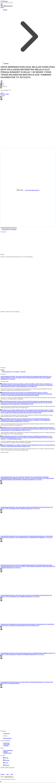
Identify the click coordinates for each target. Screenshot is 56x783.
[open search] (2, 6)
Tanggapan (6, 745)
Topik (7, 774)
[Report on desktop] (1, 82)
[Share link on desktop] (2, 81)
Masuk (2, 7)
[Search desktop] (2, 4)
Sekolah (2, 774)
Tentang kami (6, 733)
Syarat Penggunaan (8, 750)
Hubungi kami (6, 743)
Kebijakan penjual (7, 753)
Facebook (7, 760)
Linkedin (6, 758)
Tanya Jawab (6, 744)
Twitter (6, 762)
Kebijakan (5, 751)
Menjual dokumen (7, 738)
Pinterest (7, 765)
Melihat (2, 370)
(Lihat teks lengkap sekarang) (32, 190)
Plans (11, 774)
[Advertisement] (6, 120)
